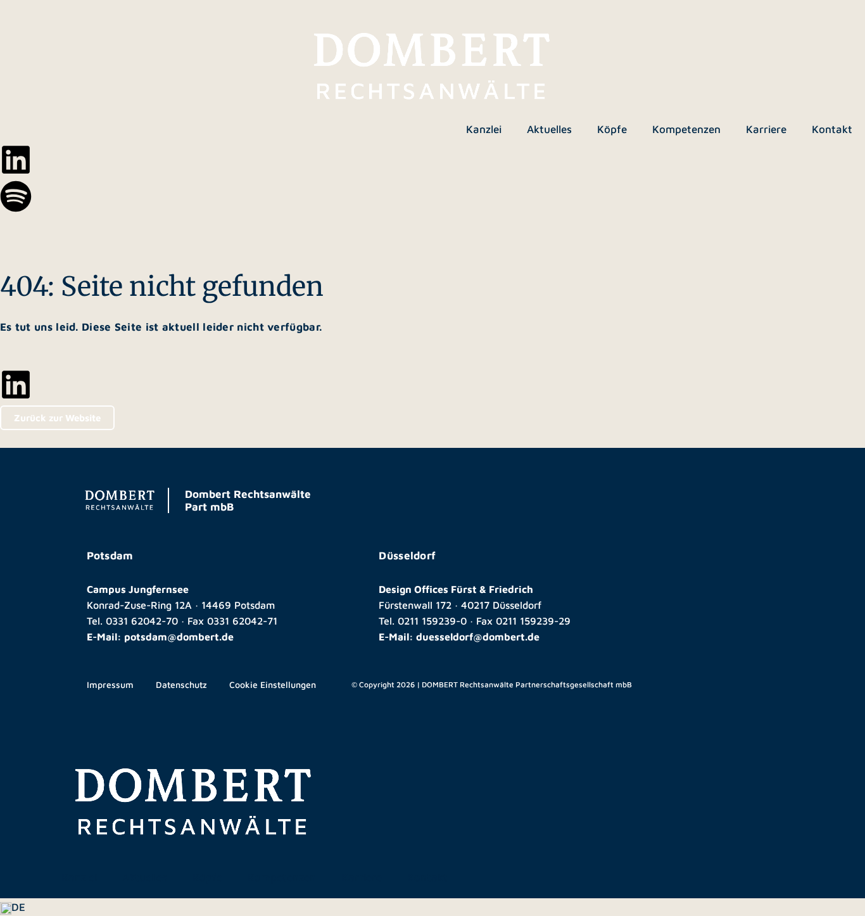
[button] (432, 907)
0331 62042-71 (242, 621)
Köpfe (612, 129)
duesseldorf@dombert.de (478, 636)
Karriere (766, 129)
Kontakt (832, 129)
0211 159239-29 (533, 621)
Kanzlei (484, 129)
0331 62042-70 (142, 621)
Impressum (110, 684)
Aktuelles (549, 129)
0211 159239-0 (432, 621)
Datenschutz (181, 684)
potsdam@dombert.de (179, 636)
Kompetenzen (686, 129)
